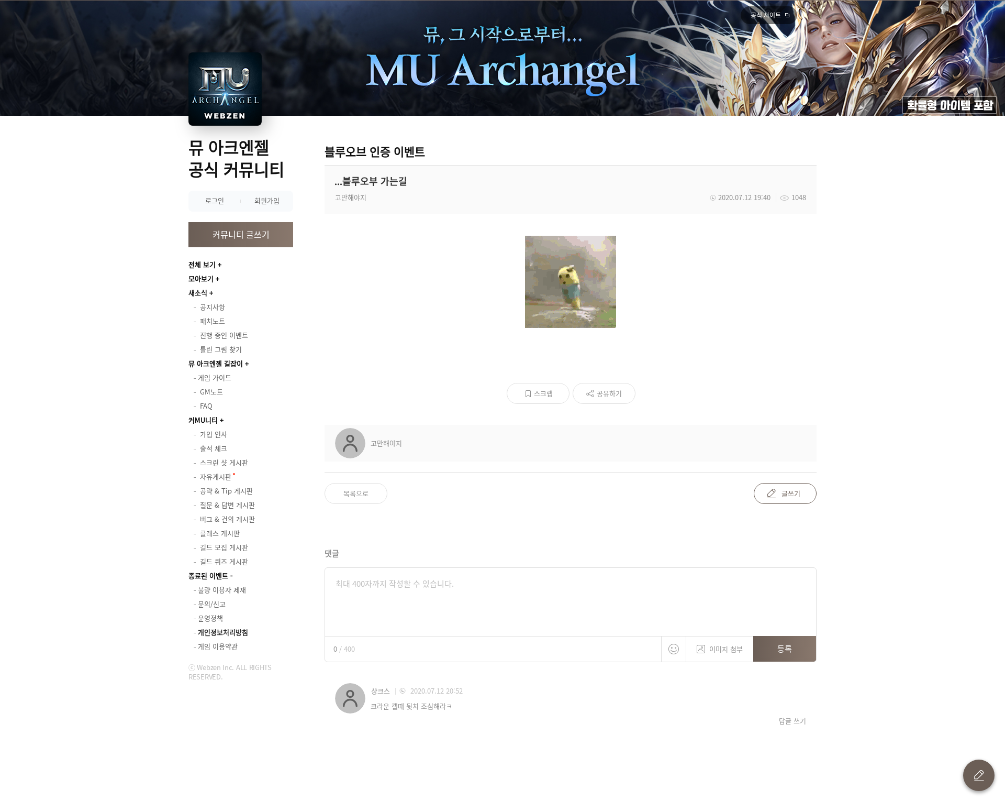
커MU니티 (203, 420)
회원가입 (267, 200)
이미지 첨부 (726, 649)
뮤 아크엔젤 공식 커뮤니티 (236, 158)
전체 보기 (202, 264)
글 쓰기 (979, 775)
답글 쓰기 (792, 721)
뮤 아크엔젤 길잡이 (215, 363)
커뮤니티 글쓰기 (241, 234)
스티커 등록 (673, 649)
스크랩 (543, 393)
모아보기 (201, 278)
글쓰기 (790, 493)
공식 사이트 (766, 15)
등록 (784, 648)
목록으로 (355, 493)
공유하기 (609, 393)
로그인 (214, 200)
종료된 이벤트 (208, 575)
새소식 (197, 293)
